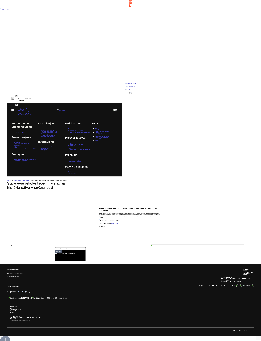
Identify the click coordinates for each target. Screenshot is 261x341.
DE (28, 98)
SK (25, 98)
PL (31, 98)
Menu (116, 110)
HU (30, 98)
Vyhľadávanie (108, 108)
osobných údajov (71, 253)
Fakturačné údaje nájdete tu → (13, 279)
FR (29, 98)
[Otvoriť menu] (12, 98)
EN (27, 98)
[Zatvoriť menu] (16, 96)
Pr (12, 137)
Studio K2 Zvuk (114, 223)
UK (32, 98)
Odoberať (58, 251)
